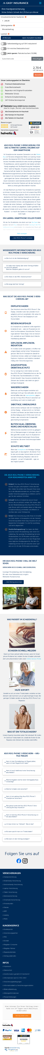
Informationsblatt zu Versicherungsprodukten (18, 985)
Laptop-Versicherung (11, 888)
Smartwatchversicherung (12, 900)
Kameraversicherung (10, 896)
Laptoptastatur (30, 395)
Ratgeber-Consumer (10, 944)
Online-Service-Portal (34, 659)
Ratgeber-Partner (9, 948)
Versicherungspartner (11, 933)
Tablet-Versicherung (10, 892)
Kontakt (6, 941)
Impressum (7, 966)
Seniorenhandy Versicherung (13, 884)
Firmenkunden (8, 903)
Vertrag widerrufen (10, 956)
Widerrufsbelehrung (10, 989)
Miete (5, 919)
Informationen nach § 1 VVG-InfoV (15, 978)
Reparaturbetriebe (10, 952)
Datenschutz (8, 970)
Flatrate (6, 907)
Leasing (6, 915)
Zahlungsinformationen (11, 993)
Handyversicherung (10, 877)
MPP (5, 911)
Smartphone (22, 449)
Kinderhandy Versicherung (12, 881)
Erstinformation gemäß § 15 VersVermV (16, 974)
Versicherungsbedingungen (12, 982)
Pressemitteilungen (10, 997)
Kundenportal (8, 929)
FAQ (5, 937)
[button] (40, 3)
